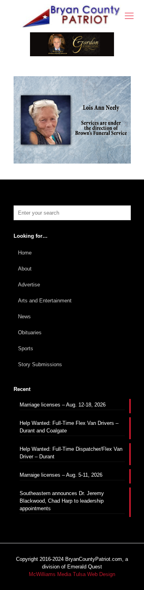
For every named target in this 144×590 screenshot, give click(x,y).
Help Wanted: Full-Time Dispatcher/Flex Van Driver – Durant (71, 453)
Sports (25, 348)
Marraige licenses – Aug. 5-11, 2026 (61, 475)
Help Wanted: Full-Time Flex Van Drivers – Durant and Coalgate (69, 427)
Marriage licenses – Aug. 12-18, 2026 (63, 405)
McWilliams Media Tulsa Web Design (72, 574)
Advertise (29, 285)
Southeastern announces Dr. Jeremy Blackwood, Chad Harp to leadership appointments (62, 500)
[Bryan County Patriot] (72, 16)
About (25, 269)
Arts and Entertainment (45, 301)
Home (25, 253)
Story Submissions (40, 364)
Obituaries (30, 332)
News (24, 317)
